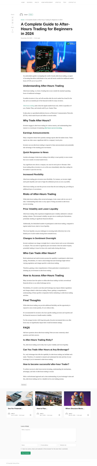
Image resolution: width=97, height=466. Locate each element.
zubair (28, 14)
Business (29, 2)
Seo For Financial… (15, 408)
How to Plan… (42, 408)
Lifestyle (58, 2)
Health (37, 2)
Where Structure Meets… (75, 408)
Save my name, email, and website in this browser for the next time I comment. (45, 449)
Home (22, 2)
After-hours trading (28, 105)
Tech (64, 2)
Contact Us (72, 2)
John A (12, 413)
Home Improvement (47, 2)
